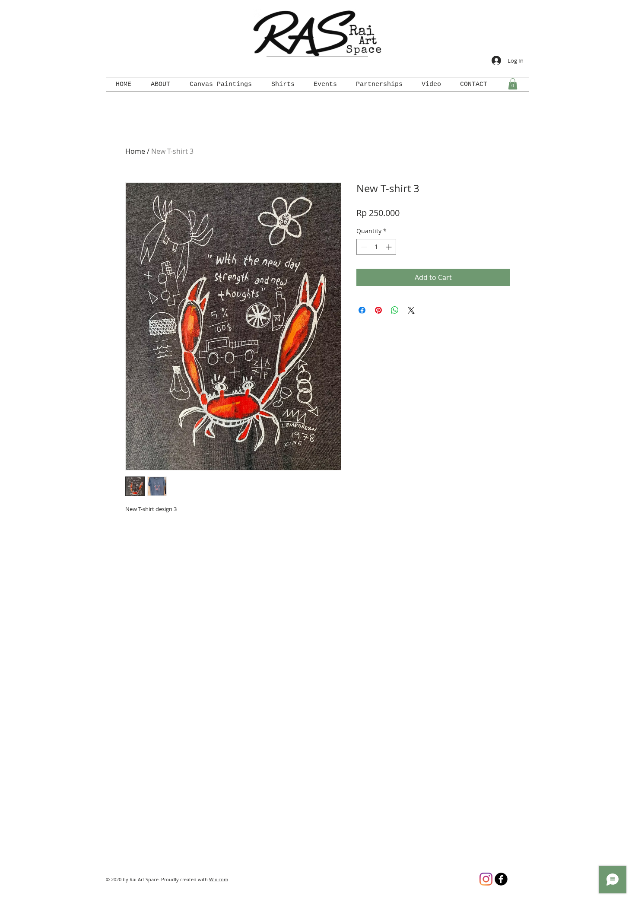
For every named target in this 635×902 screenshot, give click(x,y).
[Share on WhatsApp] (395, 310)
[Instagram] (485, 879)
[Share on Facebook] (362, 310)
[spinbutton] (376, 246)
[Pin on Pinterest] (378, 310)
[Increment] (389, 246)
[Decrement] (363, 246)
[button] (513, 83)
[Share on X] (411, 310)
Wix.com (218, 879)
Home (135, 151)
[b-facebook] (501, 879)
